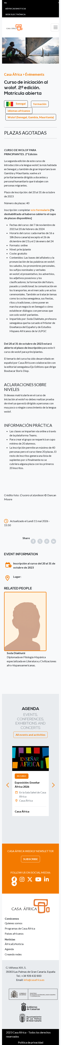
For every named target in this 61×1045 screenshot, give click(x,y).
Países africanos (14, 933)
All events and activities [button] (30, 734)
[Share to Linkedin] (53, 541)
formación (39, 103)
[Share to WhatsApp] (46, 541)
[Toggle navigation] (55, 27)
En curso (21, 776)
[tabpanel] (30, 781)
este (40, 209)
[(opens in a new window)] (14, 879)
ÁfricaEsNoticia (14, 943)
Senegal (21, 103)
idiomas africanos (19, 110)
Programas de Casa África (20, 928)
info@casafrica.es (34, 979)
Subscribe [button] (30, 859)
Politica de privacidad (30, 1042)
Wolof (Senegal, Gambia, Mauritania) (31, 117)
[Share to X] (40, 541)
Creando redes (13, 954)
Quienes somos (13, 923)
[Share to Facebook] (33, 541)
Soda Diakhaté (16, 653)
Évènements (34, 74)
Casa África (13, 74)
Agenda (9, 949)
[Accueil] (15, 27)
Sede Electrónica (15, 14)
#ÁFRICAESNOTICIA (15, 8)
